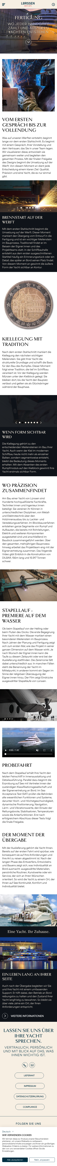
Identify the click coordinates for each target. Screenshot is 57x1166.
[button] (8, 1131)
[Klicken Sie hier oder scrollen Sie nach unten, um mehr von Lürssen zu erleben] (28, 42)
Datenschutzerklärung (30, 1096)
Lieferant (29, 1075)
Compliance (30, 1106)
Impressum (30, 1085)
